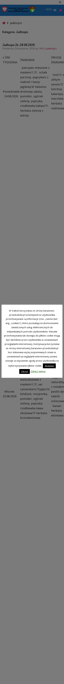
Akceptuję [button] (49, 365)
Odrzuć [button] (24, 371)
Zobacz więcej (38, 371)
